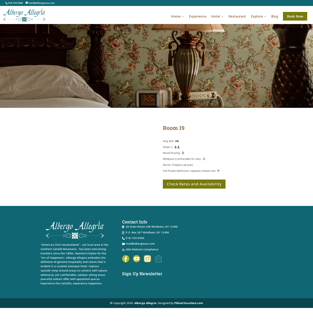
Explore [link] (257, 16)
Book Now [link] (295, 16)
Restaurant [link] (237, 16)
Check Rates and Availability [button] (194, 184)
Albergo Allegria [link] (145, 303)
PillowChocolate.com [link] (188, 303)
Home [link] (176, 16)
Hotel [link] (215, 16)
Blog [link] (274, 16)
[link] (24, 14)
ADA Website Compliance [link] (142, 249)
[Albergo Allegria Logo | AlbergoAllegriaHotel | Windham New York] (238, 251)
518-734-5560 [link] (15, 3)
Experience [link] (197, 16)
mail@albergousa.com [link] (140, 243)
